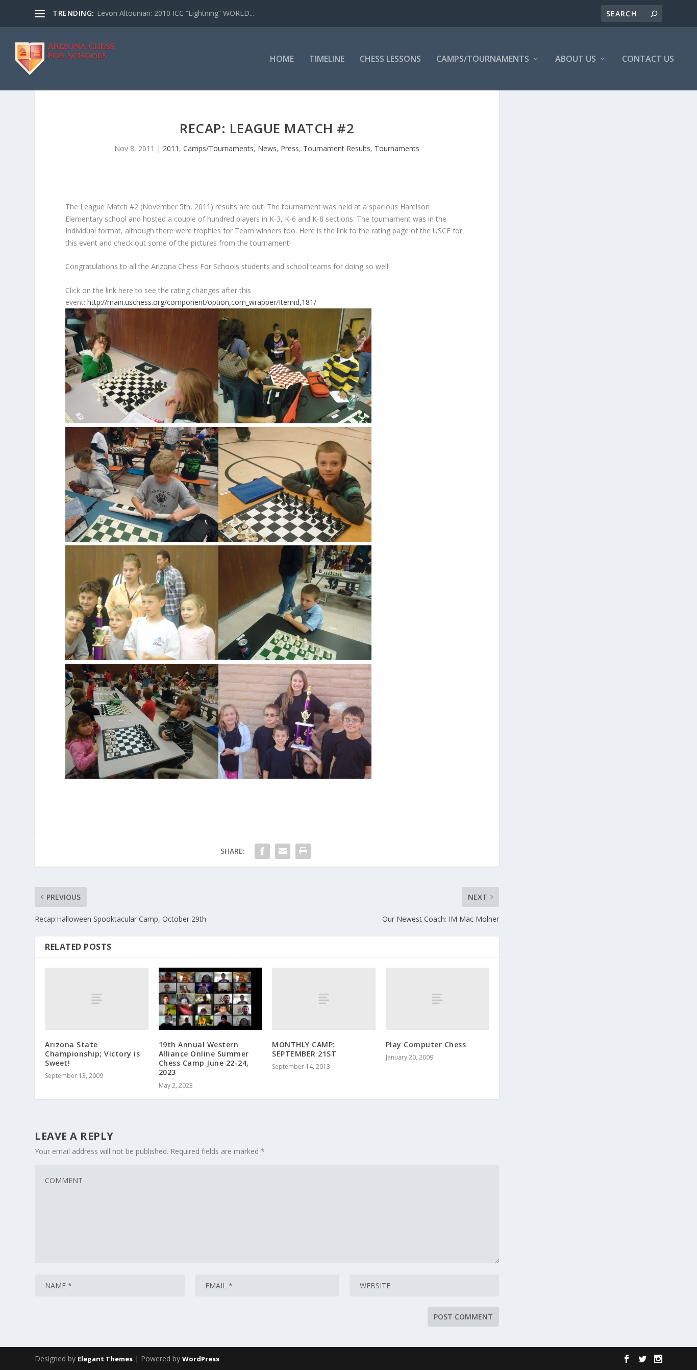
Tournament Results (336, 148)
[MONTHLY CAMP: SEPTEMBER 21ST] (324, 998)
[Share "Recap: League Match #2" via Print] (303, 851)
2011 (171, 148)
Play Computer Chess (426, 1044)
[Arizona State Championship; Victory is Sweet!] (96, 998)
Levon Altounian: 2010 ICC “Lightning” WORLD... (175, 13)
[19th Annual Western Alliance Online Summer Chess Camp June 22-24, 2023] (210, 999)
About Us (575, 59)
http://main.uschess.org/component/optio (156, 302)
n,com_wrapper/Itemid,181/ (270, 302)
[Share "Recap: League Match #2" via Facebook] (262, 851)
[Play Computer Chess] (437, 998)
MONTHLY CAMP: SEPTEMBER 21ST (304, 1049)
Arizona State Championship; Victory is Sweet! (92, 1054)
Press (290, 148)
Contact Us (648, 59)
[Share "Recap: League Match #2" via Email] (282, 851)
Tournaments (397, 148)
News (267, 148)
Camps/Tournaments (482, 59)
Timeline (326, 59)
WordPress (200, 1358)
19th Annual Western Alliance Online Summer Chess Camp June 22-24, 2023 (204, 1058)
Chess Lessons (390, 59)
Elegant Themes (105, 1358)
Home (282, 59)
